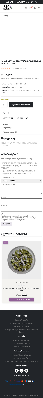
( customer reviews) (18, 68)
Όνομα (4, 197)
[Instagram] (21, 371)
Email (4, 206)
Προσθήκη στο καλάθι (21, 105)
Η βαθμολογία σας (9, 177)
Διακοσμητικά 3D (15, 87)
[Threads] (26, 371)
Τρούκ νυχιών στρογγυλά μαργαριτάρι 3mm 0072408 (21, 289)
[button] (3, 113)
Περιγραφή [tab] (7, 128)
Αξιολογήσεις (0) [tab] (10, 132)
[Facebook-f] (17, 371)
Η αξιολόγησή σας (9, 184)
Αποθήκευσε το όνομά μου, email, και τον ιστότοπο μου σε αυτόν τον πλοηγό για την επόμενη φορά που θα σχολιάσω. (18, 218)
